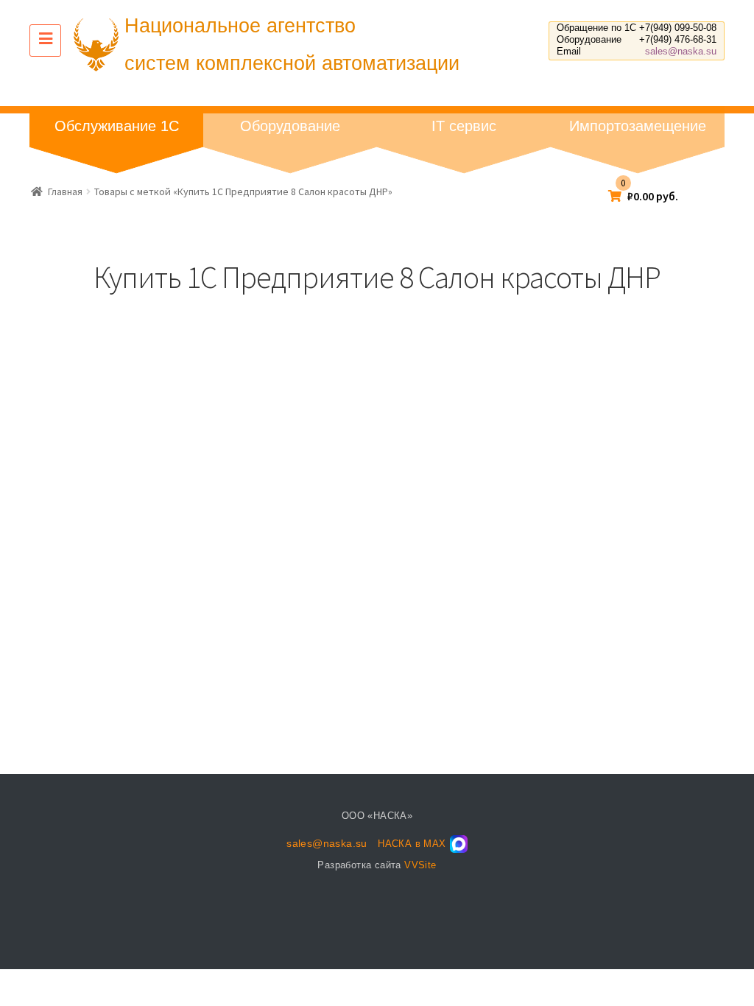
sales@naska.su (680, 51)
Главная (65, 191)
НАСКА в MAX (411, 843)
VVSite (420, 864)
